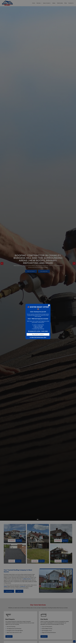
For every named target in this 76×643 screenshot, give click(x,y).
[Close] (49, 305)
